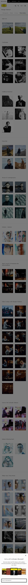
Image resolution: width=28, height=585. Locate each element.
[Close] (25, 555)
